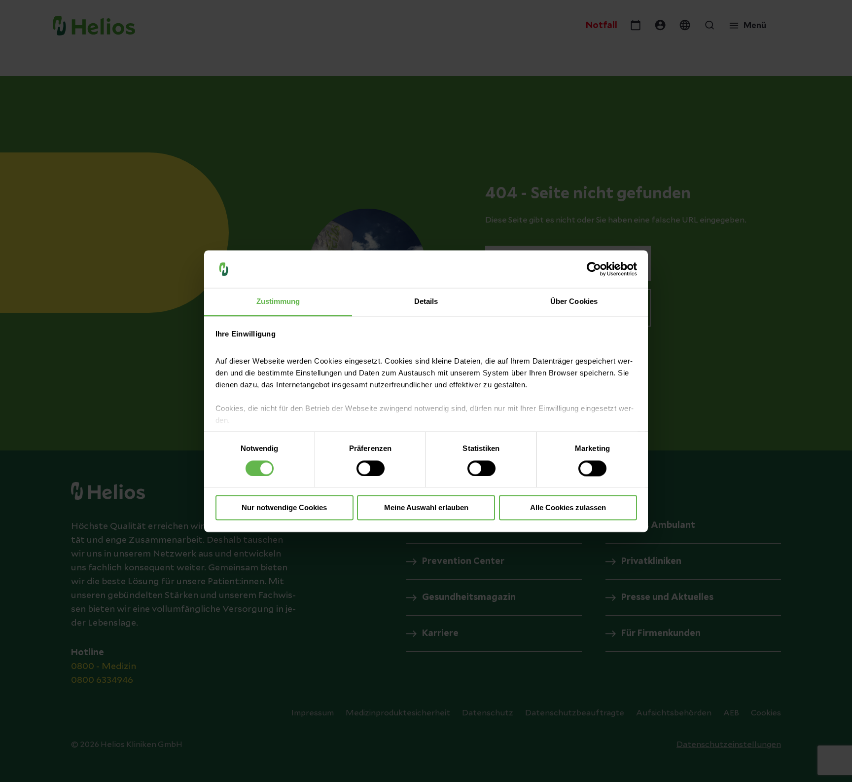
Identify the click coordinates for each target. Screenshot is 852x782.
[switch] (370, 468)
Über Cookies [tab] (574, 302)
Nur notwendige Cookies (284, 508)
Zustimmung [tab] (278, 302)
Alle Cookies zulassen (568, 508)
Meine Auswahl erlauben (426, 508)
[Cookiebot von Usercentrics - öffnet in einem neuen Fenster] (594, 268)
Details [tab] (426, 302)
